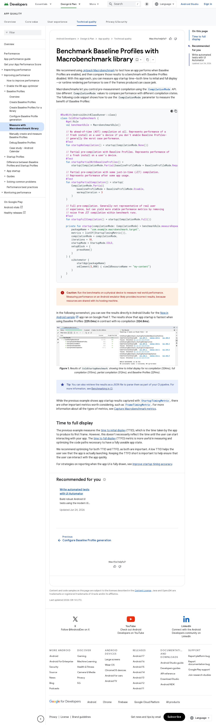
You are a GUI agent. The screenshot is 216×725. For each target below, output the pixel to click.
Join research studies (199, 674)
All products (173, 702)
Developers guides (170, 668)
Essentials (41, 4)
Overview (10, 21)
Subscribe (174, 717)
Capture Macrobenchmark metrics (135, 409)
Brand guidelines (81, 717)
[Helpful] (170, 38)
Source (53, 672)
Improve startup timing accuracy (152, 464)
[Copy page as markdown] (148, 60)
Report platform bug (199, 656)
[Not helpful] (175, 38)
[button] (22, 69)
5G (79, 683)
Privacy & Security (116, 21)
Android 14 (139, 672)
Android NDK (167, 684)
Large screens (112, 659)
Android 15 (138, 666)
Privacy (81, 677)
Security (53, 666)
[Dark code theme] (172, 111)
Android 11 (138, 688)
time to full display (104, 438)
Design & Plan (68, 4)
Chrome (107, 702)
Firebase (123, 702)
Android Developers (66, 38)
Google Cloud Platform (146, 702)
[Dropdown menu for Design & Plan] (81, 4)
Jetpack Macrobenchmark (99, 70)
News (52, 677)
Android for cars (114, 675)
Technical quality (86, 21)
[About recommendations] (104, 479)
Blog (51, 683)
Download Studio (169, 678)
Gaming (81, 656)
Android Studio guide (171, 662)
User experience (58, 21)
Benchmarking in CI (101, 388)
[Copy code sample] (176, 111)
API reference (167, 673)
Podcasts (54, 688)
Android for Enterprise (61, 661)
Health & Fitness (85, 666)
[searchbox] (22, 32)
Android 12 (138, 683)
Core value (31, 21)
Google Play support (199, 669)
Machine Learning (87, 661)
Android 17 (138, 656)
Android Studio (190, 4)
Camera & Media (86, 672)
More (93, 4)
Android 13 (138, 677)
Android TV (111, 681)
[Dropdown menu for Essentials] (52, 4)
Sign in (208, 4)
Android (53, 656)
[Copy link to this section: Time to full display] (96, 423)
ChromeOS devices (115, 670)
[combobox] (124, 4)
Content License (143, 590)
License (65, 717)
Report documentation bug (199, 663)
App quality (13, 13)
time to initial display (113, 430)
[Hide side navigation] (40, 719)
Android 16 (139, 661)
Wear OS (110, 664)
